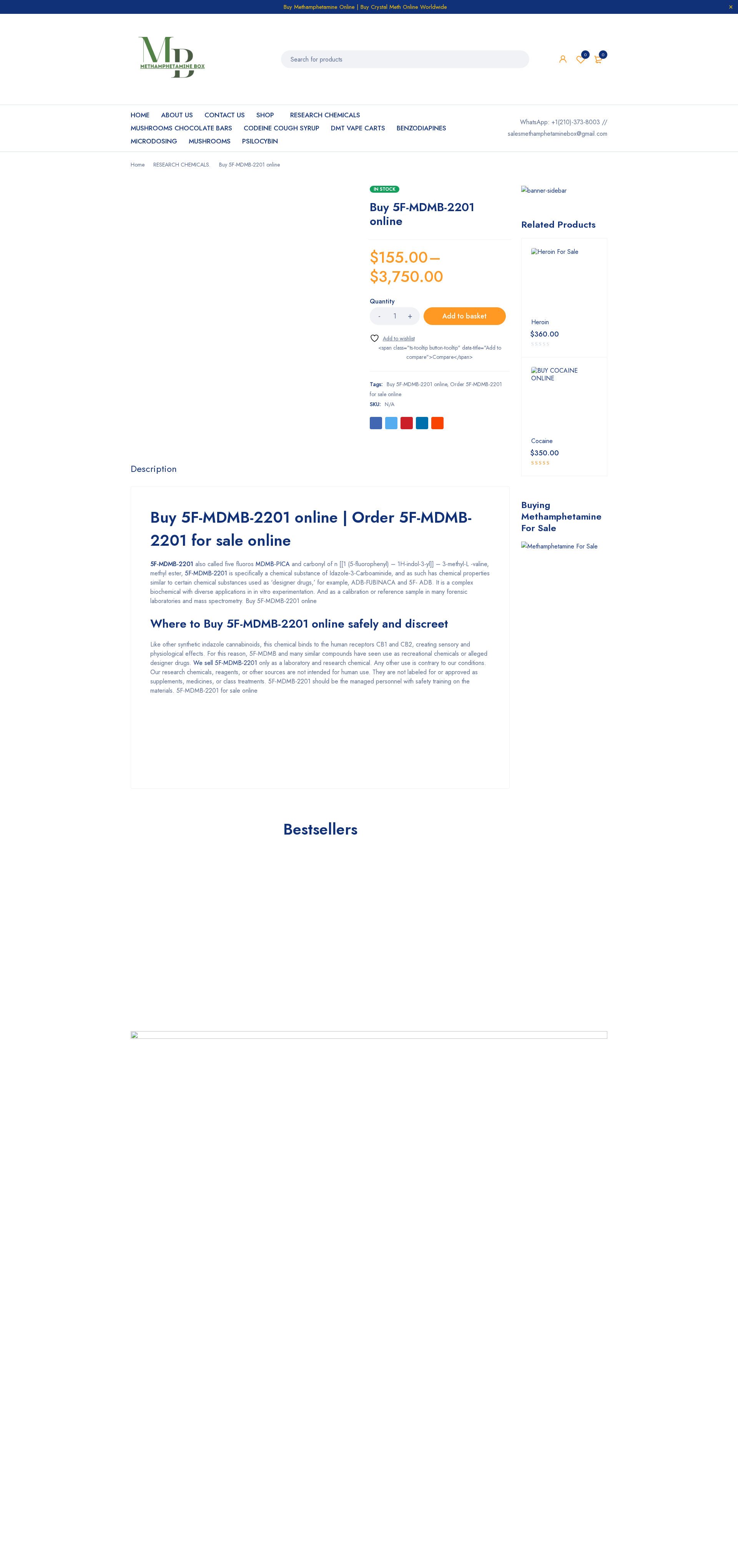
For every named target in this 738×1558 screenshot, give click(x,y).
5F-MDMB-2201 (171, 564)
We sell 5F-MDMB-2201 (225, 662)
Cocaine (542, 441)
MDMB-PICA (273, 564)
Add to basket (464, 316)
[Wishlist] (392, 338)
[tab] (154, 469)
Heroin (540, 322)
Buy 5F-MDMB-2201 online (417, 384)
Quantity (382, 302)
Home (138, 164)
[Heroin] (564, 281)
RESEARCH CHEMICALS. (181, 164)
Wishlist (585, 55)
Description (154, 469)
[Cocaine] (564, 400)
